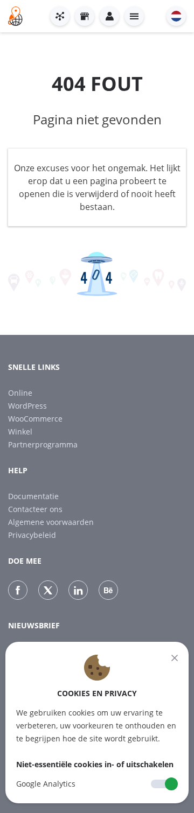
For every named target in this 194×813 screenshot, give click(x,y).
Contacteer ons (35, 509)
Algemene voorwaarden (51, 522)
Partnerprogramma (43, 444)
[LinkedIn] (78, 590)
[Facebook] (17, 590)
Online (20, 393)
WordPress (27, 406)
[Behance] (108, 590)
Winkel (20, 431)
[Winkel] (84, 16)
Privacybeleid (32, 535)
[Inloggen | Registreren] (109, 16)
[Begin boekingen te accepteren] (60, 16)
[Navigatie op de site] (134, 16)
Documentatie (33, 496)
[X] (48, 590)
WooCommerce (35, 418)
